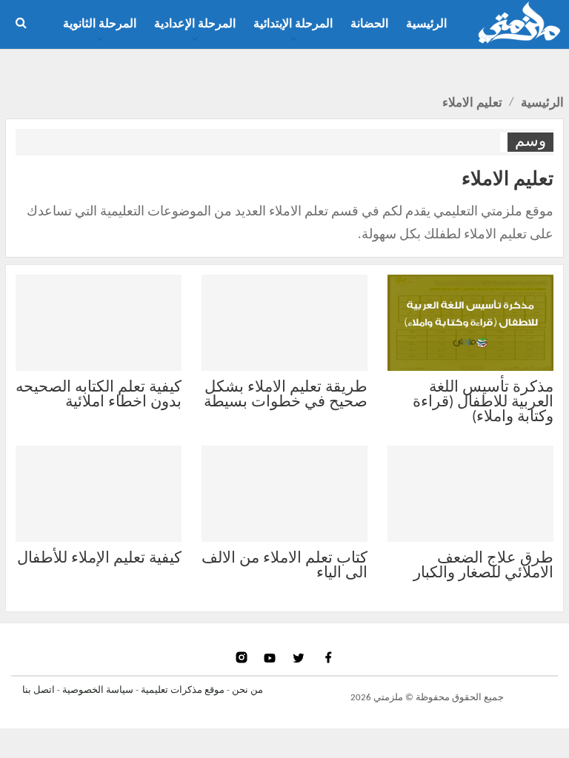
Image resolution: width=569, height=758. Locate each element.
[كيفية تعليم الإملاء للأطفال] (99, 494)
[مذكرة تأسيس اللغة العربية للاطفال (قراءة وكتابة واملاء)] (470, 323)
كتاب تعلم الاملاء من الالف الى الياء (284, 566)
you (271, 657)
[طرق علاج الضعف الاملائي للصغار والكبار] (470, 494)
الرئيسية (426, 24)
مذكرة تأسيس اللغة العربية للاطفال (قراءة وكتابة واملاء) (483, 402)
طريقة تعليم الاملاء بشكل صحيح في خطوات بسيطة (285, 395)
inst (242, 657)
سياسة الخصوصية (97, 690)
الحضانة (369, 24)
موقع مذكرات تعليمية (182, 690)
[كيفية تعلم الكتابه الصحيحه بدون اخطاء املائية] (99, 323)
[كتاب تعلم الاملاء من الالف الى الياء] (284, 494)
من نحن (247, 690)
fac (327, 657)
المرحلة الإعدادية (195, 24)
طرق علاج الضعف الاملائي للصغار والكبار (483, 566)
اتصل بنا (38, 690)
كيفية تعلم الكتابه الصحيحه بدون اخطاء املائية (99, 395)
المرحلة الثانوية (99, 24)
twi (300, 657)
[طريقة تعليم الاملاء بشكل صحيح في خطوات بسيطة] (284, 323)
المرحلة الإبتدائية (293, 24)
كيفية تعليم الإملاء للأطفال (99, 558)
